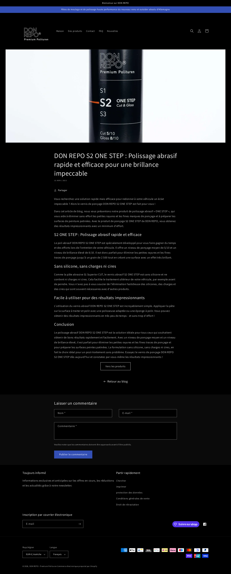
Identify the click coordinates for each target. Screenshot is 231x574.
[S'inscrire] (79, 524)
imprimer (121, 486)
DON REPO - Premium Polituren (43, 566)
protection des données (129, 492)
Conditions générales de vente (132, 498)
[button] (192, 31)
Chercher (121, 480)
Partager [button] (62, 190)
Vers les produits (115, 366)
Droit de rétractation (127, 504)
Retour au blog (117, 381)
